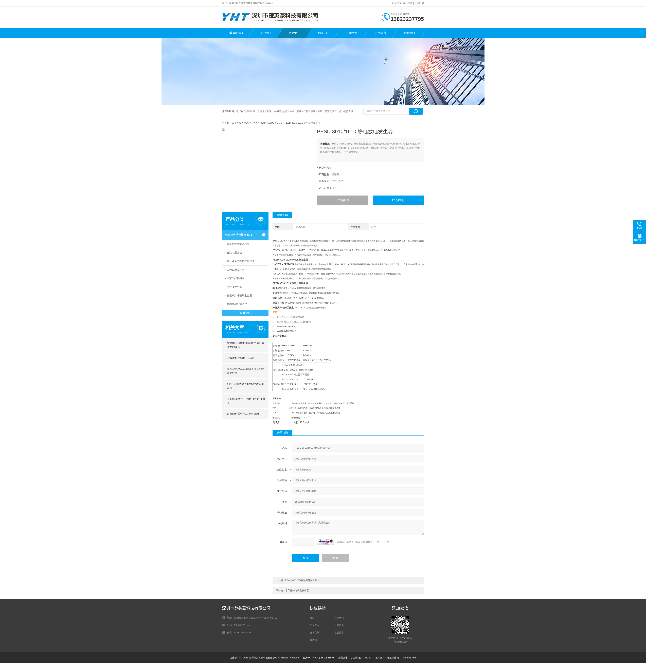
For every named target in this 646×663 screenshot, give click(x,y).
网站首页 (238, 32)
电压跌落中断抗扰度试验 (241, 261)
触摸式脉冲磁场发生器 (239, 295)
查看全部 (245, 312)
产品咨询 (343, 200)
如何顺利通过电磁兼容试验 (243, 413)
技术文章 (351, 32)
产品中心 (294, 32)
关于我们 (265, 32)
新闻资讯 (339, 625)
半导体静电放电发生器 (297, 590)
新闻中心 (323, 32)
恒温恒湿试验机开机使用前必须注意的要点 (245, 345)
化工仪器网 (393, 657)
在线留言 (407, 3)
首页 (239, 122)
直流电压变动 (234, 252)
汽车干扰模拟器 (235, 278)
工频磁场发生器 (235, 269)
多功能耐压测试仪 (237, 304)
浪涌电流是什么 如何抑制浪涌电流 (246, 400)
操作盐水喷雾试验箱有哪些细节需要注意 (245, 370)
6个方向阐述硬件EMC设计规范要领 (245, 385)
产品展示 (314, 625)
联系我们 (419, 3)
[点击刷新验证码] (325, 542)
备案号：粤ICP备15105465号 (318, 657)
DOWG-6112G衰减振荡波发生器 (302, 580)
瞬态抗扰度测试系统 (238, 243)
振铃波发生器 (234, 286)
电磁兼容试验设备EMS (270, 122)
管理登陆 (342, 657)
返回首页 (396, 3)
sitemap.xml (409, 657)
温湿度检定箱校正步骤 (240, 358)
